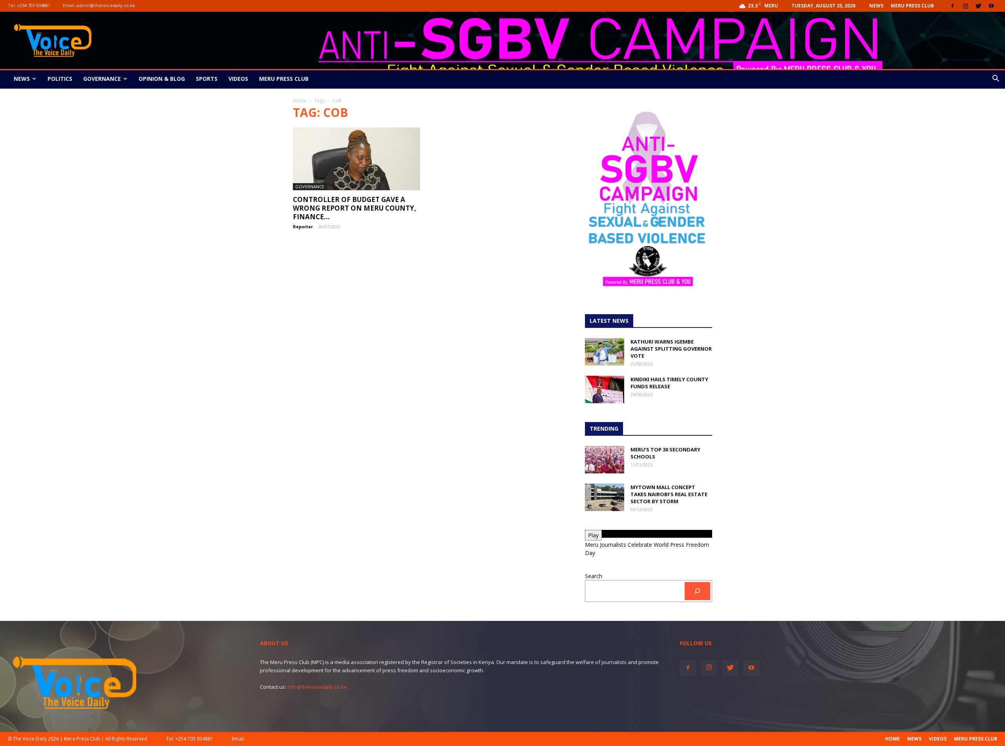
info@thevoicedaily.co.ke (317, 686)
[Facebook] (952, 6)
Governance (102, 78)
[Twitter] (978, 6)
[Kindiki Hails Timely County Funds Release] (604, 389)
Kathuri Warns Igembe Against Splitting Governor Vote (671, 348)
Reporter (303, 226)
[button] (995, 79)
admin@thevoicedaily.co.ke (106, 5)
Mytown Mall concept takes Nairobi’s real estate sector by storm (668, 494)
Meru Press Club (912, 5)
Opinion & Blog (162, 78)
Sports (206, 78)
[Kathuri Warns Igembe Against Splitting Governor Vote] (604, 352)
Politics (60, 78)
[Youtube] (991, 6)
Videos (238, 78)
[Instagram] (965, 6)
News (876, 5)
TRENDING (604, 428)
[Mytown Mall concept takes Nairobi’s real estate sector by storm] (604, 497)
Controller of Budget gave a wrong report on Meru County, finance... (354, 208)
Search (593, 576)
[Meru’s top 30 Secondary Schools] (604, 459)
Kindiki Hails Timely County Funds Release (669, 383)
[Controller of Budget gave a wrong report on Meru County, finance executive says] (356, 158)
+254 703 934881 (33, 5)
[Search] (697, 591)
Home (300, 100)
